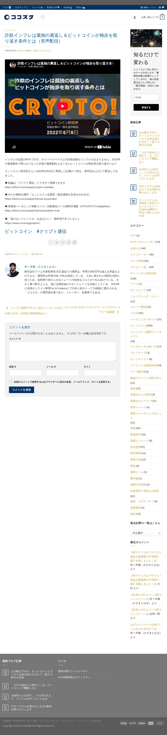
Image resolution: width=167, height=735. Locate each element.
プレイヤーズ (138, 352)
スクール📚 (37, 7)
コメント (15, 338)
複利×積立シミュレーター (73, 671)
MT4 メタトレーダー (142, 241)
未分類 (134, 446)
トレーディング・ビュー (144, 296)
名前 (12, 366)
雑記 (133, 513)
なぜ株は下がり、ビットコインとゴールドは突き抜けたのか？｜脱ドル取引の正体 (149, 138)
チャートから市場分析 (143, 273)
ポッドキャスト (139, 359)
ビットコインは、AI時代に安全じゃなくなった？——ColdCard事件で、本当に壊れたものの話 (149, 207)
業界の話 (135, 459)
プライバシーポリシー (49, 721)
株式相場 (135, 453)
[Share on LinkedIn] (74, 242)
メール (51, 366)
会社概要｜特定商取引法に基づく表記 (19, 721)
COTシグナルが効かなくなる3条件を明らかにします (150, 189)
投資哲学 (135, 434)
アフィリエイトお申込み (89, 721)
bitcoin (39, 254)
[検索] (43, 17)
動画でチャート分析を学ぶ (146, 377)
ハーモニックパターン (143, 319)
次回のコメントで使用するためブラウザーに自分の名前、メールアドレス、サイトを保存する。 (63, 381)
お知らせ (135, 248)
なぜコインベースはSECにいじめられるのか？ (145, 626)
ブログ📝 (6, 7)
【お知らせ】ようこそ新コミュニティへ (146, 596)
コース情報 (136, 260)
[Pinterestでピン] (68, 242)
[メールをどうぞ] (160, 7)
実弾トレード (138, 407)
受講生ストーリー (140, 400)
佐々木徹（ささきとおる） (41, 50)
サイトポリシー (69, 721)
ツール (134, 283)
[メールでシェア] (62, 242)
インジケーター (139, 254)
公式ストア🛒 (21, 7)
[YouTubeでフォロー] (163, 7)
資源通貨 (135, 507)
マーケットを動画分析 (143, 365)
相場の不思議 (138, 484)
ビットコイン (10, 30)
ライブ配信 (136, 371)
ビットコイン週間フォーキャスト (146, 334)
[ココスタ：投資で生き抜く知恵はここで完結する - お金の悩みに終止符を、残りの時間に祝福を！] (18, 17)
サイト (87, 366)
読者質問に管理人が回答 (144, 490)
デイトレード (138, 289)
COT (133, 235)
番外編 (134, 478)
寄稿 (133, 428)
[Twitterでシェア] (57, 242)
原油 (133, 388)
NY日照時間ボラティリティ (74, 677)
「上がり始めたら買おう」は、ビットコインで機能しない (149, 157)
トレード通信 (138, 306)
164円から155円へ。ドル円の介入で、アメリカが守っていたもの (149, 174)
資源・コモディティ (142, 501)
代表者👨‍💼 (68, 7)
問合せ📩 (80, 7)
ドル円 (134, 312)
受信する (146, 107)
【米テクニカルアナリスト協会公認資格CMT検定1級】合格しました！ (146, 556)
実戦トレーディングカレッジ (146, 415)
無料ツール (136, 471)
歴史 (133, 465)
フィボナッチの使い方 (143, 346)
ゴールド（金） (139, 266)
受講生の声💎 (53, 7)
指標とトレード (139, 440)
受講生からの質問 (140, 394)
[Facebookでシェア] (51, 242)
